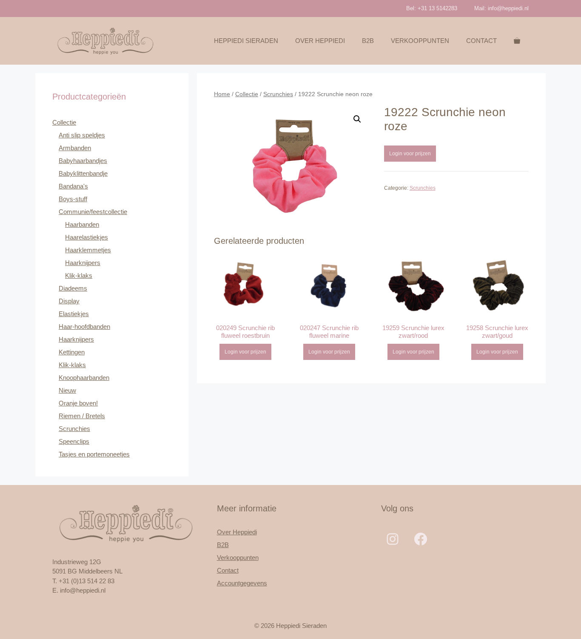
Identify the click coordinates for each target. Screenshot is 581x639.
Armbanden (75, 147)
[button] (357, 119)
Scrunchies (278, 94)
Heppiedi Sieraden (246, 40)
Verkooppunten (420, 40)
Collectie (246, 94)
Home (222, 94)
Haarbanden (82, 224)
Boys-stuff (73, 199)
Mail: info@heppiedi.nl (501, 8)
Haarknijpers (82, 262)
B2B (368, 40)
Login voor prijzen (410, 154)
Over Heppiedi (320, 40)
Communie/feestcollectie (93, 211)
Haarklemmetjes (88, 250)
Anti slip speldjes (82, 135)
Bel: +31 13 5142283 (431, 8)
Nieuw (67, 390)
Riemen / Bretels (82, 415)
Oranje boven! (78, 403)
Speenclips (74, 441)
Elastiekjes (74, 313)
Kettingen (72, 352)
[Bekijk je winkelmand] (517, 41)
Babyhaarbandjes (83, 160)
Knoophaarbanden (84, 377)
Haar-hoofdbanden (84, 326)
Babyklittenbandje (83, 173)
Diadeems (73, 288)
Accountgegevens (242, 583)
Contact (481, 40)
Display (69, 301)
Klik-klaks (78, 275)
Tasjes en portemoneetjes (94, 454)
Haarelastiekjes (86, 237)
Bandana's (73, 186)
